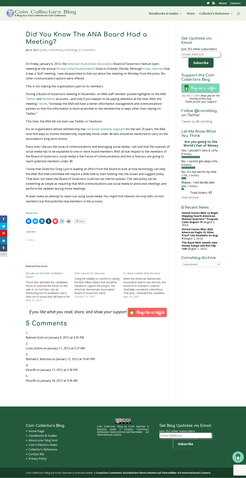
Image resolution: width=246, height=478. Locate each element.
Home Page (36, 431)
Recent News (197, 207)
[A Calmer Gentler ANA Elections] (147, 285)
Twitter (31, 99)
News (191, 13)
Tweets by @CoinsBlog (196, 121)
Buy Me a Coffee (191, 95)
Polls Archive (190, 197)
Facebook (48, 99)
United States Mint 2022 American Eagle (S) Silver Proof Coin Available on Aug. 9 (200, 233)
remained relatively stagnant (105, 129)
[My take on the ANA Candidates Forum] (50, 287)
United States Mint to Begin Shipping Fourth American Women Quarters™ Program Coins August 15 (200, 217)
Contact (235, 3)
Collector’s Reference (214, 13)
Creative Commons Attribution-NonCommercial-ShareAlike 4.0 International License (123, 432)
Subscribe (201, 63)
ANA (44, 50)
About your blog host (43, 440)
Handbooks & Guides (163, 13)
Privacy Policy (38, 459)
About (223, 3)
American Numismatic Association (90, 64)
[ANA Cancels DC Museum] (99, 285)
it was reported (153, 69)
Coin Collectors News (43, 445)
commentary (55, 50)
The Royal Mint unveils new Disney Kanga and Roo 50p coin (199, 245)
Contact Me (36, 454)
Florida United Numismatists (75, 69)
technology (71, 50)
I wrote (42, 104)
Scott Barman (137, 426)
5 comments (87, 50)
